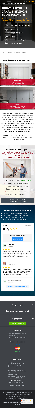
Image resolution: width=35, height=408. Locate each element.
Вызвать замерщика (17, 323)
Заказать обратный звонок (16, 382)
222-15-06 (14, 381)
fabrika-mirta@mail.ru (18, 385)
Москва (31, 2)
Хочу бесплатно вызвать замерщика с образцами (17, 200)
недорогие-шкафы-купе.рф (17, 396)
